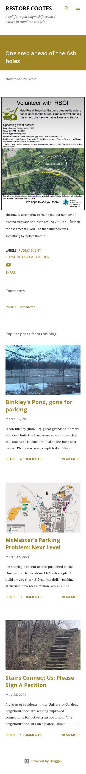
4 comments (31, 459)
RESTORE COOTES (29, 8)
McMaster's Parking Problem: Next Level (33, 543)
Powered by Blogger (46, 761)
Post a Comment (20, 307)
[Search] (66, 8)
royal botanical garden (27, 257)
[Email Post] (8, 266)
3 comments (31, 597)
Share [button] (11, 272)
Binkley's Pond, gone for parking (39, 405)
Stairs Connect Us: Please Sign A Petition (40, 681)
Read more (71, 459)
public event (29, 250)
